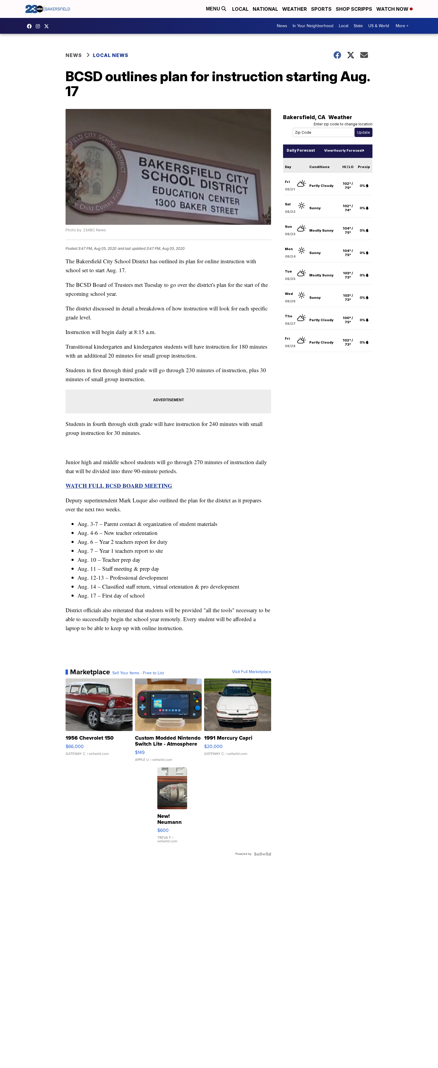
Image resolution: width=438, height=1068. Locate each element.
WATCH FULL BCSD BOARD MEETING (119, 485)
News (282, 26)
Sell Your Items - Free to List (138, 673)
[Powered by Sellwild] (262, 854)
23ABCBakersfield (31, 26)
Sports (321, 9)
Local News (110, 55)
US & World (378, 26)
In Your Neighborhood (313, 26)
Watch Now (393, 9)
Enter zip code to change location (343, 124)
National (265, 9)
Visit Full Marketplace (251, 672)
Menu (213, 8)
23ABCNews (39, 26)
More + (402, 26)
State (358, 26)
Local (240, 9)
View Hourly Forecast (343, 150)
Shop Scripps (354, 9)
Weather (294, 9)
